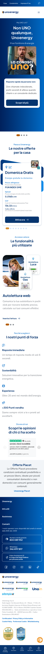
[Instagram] (14, 567)
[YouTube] (22, 567)
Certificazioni (7, 618)
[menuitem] (5, 3)
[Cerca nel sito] (39, 3)
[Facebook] (6, 567)
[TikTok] (38, 567)
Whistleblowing (33, 621)
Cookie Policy (7, 621)
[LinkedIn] (30, 567)
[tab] (18, 135)
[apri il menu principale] (39, 12)
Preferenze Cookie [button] (20, 621)
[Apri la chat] (40, 640)
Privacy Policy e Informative (23, 618)
